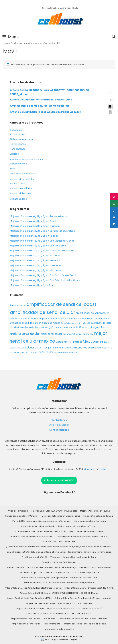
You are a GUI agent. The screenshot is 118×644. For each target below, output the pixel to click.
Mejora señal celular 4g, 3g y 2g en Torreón (34, 235)
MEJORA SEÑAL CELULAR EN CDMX (59, 541)
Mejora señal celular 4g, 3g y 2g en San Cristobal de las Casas (45, 280)
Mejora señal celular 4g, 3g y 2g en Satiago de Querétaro (42, 230)
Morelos (60, 341)
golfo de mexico (57, 327)
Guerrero (84, 327)
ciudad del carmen (31, 323)
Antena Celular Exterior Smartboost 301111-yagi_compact (83, 598)
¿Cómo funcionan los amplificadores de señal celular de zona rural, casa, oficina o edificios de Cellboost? (59, 546)
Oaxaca (21, 347)
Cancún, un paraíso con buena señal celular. (31, 536)
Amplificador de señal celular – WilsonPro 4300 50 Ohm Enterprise (59, 603)
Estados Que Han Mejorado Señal (79, 557)
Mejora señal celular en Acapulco (86, 531)
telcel (65, 352)
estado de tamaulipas (35, 327)
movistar (70, 341)
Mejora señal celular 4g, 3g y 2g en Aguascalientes (38, 216)
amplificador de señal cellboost (61, 304)
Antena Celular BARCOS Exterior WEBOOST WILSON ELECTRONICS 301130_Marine (59, 593)
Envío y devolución (59, 424)
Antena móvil (17, 183)
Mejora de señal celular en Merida (38, 526)
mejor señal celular (51, 334)
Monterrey (90, 469)
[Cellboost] (60, 19)
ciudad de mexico (51, 323)
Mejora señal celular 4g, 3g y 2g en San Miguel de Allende (42, 240)
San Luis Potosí (95, 347)
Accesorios (16, 130)
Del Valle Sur (66, 323)
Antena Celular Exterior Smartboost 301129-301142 (89, 587)
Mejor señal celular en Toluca (98, 515)
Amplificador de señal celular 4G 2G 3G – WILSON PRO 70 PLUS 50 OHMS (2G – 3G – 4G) (59, 608)
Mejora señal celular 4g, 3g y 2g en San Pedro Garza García (43, 275)
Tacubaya (58, 352)
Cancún (53, 318)
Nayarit (99, 341)
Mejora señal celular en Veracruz (22, 515)
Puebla (67, 347)
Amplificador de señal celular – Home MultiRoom (82, 618)
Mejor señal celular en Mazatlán (90, 521)
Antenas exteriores (21, 188)
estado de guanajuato (91, 323)
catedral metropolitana (81, 318)
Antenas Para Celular (22, 179)
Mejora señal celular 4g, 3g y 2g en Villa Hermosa (37, 270)
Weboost (55, 557)
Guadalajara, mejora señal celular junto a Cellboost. (83, 536)
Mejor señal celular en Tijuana (95, 510)
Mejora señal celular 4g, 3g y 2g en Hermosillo (35, 260)
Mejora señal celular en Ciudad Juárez (61, 515)
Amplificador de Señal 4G (34, 557)
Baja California (29, 318)
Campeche (43, 318)
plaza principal (55, 347)
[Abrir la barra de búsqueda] (113, 36)
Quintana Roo (79, 347)
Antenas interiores (20, 193)
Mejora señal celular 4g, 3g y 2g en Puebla (33, 221)
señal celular (46, 352)
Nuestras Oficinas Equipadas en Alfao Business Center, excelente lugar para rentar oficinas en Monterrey (59, 567)
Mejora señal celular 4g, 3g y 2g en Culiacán (35, 226)
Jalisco (102, 327)
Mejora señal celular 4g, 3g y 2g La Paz (31, 285)
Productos (16, 43)
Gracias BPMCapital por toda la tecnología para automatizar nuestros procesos (59, 572)
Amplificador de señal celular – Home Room (33, 618)
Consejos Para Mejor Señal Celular (59, 562)
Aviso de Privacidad (18, 510)
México (89, 341)
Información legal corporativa (59, 629)
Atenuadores (17, 134)
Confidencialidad (59, 429)
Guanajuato (72, 327)
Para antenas (18, 148)
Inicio (6, 43)
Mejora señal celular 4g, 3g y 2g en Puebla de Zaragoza (41, 250)
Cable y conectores (21, 139)
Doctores (75, 323)
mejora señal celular (25, 334)
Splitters (15, 153)
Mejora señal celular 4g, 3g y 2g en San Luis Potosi (38, 245)
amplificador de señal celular (42, 312)
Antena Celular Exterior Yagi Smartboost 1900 (29, 598)
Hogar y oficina (18, 163)
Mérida (78, 341)
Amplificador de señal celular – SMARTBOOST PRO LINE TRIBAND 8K (59, 613)
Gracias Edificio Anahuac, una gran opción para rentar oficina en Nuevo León (59, 577)
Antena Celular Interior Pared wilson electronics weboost (33, 587)
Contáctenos (59, 420)
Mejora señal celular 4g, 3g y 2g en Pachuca (35, 255)
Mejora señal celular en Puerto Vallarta (77, 526)
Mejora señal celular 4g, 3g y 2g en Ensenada (35, 265)
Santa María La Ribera (29, 352)
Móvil (13, 168)
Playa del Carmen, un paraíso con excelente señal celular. (41, 521)
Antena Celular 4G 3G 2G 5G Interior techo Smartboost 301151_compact (59, 582)
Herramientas (18, 144)
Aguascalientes (18, 305)
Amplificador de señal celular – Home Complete (36, 623)
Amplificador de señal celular (39, 43)
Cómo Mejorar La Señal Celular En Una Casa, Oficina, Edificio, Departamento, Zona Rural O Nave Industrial (59, 551)
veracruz (73, 352)
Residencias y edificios (23, 173)
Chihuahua (15, 323)
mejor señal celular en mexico (78, 334)
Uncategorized (18, 198)
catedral (63, 318)
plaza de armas (37, 347)
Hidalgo (94, 327)
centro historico (102, 318)
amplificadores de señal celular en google (84, 623)
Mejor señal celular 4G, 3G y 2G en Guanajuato (54, 510)
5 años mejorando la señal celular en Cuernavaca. (40, 531)
